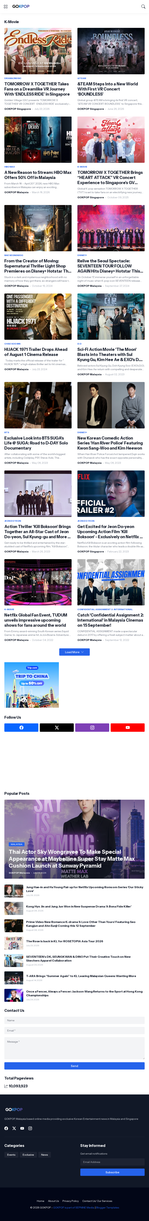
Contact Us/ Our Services (97, 1201)
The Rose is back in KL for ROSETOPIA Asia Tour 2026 (64, 941)
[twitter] (57, 727)
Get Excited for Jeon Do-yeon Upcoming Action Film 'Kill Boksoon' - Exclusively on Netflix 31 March (110, 531)
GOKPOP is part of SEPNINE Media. (73, 1207)
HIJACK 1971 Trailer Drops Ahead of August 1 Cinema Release (35, 352)
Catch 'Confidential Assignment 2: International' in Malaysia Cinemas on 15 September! (110, 620)
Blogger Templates (107, 1207)
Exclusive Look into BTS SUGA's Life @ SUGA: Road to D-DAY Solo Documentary (36, 443)
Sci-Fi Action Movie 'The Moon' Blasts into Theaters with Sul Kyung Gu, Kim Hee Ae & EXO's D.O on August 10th (110, 354)
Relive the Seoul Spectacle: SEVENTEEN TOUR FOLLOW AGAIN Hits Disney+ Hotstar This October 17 (108, 266)
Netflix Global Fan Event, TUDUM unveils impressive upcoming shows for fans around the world (35, 620)
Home (40, 1201)
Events (11, 1154)
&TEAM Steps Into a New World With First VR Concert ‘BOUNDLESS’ (107, 89)
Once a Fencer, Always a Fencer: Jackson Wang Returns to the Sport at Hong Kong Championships (84, 993)
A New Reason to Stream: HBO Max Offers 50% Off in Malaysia (38, 175)
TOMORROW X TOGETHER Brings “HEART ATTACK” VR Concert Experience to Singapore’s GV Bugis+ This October (110, 177)
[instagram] (92, 727)
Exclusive (28, 1154)
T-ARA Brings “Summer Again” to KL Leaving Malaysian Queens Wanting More (81, 976)
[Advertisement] (31, 761)
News (44, 1154)
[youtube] (128, 727)
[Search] (143, 6)
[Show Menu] (5, 6)
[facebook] (21, 727)
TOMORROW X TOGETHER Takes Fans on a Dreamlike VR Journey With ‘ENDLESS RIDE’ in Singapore (37, 89)
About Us (53, 1201)
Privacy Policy (71, 1201)
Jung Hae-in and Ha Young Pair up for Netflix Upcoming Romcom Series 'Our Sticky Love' (84, 889)
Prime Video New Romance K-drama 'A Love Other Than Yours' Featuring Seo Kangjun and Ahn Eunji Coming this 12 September (81, 923)
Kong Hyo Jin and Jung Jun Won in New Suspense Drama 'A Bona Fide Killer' (79, 906)
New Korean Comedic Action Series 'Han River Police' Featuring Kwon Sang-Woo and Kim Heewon (110, 443)
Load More (72, 652)
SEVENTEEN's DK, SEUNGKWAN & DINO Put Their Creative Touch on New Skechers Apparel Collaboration (78, 958)
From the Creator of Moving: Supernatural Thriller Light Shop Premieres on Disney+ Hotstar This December (37, 266)
